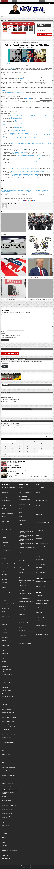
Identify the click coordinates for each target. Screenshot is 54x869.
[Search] (52, 3)
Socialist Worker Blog (40, 561)
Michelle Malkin (5, 587)
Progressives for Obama (24, 603)
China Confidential (5, 521)
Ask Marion (8, 92)
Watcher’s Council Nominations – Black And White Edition (27, 45)
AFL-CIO (20, 489)
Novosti (38, 620)
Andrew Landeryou (6, 500)
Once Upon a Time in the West (8, 603)
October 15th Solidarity (41, 554)
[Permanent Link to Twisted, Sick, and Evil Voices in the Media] (4, 475)
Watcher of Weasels (27, 198)
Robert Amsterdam (6, 621)
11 (41, 443)
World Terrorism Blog (6, 685)
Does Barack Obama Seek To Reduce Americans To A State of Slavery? (26, 137)
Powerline (4, 613)
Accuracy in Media (5, 489)
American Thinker (5, 497)
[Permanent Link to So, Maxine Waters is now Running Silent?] (13, 288)
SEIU (20, 611)
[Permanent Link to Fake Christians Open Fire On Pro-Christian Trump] (13, 245)
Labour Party (39, 538)
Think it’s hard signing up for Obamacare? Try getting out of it (30, 155)
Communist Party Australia (7, 709)
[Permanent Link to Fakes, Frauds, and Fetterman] (4, 469)
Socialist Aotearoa (40, 559)
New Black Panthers (23, 585)
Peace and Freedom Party (24, 598)
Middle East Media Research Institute (9, 590)
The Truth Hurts (13, 147)
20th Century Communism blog (8, 487)
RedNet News (4, 833)
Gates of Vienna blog (6, 553)
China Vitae (4, 706)
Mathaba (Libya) (39, 631)
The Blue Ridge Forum (17, 92)
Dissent (20, 552)
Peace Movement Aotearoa (42, 556)
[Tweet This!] (21, 200)
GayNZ (37, 519)
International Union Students (8, 813)
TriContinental (5, 845)
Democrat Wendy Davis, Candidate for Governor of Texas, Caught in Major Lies (22, 168)
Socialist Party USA (23, 614)
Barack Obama (16, 42)
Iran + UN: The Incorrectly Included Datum (37, 231)
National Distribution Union (42, 543)
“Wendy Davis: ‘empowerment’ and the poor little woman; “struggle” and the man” (26, 161)
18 (41, 446)
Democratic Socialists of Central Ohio (27, 547)
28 (12, 451)
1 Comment (16, 468)
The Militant (21, 624)
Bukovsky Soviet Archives (7, 513)
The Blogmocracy (5, 642)
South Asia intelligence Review (8, 634)
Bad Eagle (4, 511)
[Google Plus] (48, 3)
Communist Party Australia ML (8, 712)
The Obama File (5, 648)
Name (2, 328)
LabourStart (4, 820)
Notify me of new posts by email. (9, 337)
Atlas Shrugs (4, 503)
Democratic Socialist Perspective (9, 726)
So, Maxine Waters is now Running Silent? (10, 299)
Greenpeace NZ (39, 530)
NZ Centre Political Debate (41, 497)
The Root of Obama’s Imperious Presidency (22, 169)
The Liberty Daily (5, 645)
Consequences (22, 150)
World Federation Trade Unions (8, 853)
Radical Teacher (22, 606)
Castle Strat (17, 121)
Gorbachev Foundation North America (27, 555)
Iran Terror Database (6, 571)
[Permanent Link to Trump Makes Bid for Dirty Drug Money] (40, 267)
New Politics (21, 588)
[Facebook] (46, 3)
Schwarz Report (5, 629)
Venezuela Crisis (5, 679)
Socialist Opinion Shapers (35, 42)
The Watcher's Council (18, 198)
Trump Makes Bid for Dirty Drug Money (36, 277)
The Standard (39, 567)
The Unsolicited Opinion (7, 663)
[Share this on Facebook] (24, 200)
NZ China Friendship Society (42, 546)
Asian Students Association (7, 696)
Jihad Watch (4, 574)
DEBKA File (4, 537)
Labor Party (21, 572)
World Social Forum (6, 858)
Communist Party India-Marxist (8, 721)
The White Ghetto (17, 153)
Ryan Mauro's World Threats (8, 627)
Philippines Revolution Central (8, 775)
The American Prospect (24, 622)
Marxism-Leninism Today (7, 825)
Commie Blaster (5, 526)
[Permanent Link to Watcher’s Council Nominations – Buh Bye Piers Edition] (40, 245)
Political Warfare (5, 608)
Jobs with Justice (22, 569)
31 (34, 451)
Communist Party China (6, 714)
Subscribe (5, 366)
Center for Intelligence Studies (8, 518)
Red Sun (3, 828)
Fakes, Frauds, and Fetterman (7, 397)
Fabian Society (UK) (40, 609)
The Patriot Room (5, 650)
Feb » (5, 454)
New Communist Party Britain (42, 617)
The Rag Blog (21, 632)
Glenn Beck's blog (5, 555)
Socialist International (6, 839)
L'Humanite (38, 615)
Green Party (38, 525)
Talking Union (22, 619)
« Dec (2, 454)
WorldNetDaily (5, 687)
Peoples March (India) (6, 772)
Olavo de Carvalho (5, 600)
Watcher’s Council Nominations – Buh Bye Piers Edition (39, 256)
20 (5, 448)
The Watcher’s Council (6, 63)
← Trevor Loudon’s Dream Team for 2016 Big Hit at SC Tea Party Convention (17, 304)
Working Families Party (24, 640)
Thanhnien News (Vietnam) (7, 783)
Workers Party (39, 575)
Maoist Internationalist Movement (9, 822)
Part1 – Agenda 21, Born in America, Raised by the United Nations (26, 163)
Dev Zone (38, 511)
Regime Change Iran (6, 616)
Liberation (38, 540)
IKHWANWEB (5, 732)
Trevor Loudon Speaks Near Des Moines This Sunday (39, 299)
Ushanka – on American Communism (9, 677)
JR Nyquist (4, 577)
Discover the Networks (6, 540)
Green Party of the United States (26, 557)
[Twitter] (45, 3)
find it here (22, 78)
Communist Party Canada (24, 496)
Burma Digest (4, 701)
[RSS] (51, 3)
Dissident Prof (5, 542)
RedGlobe (4, 830)
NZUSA (37, 551)
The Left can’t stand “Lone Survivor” (18, 152)
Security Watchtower (6, 632)
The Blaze (4, 640)
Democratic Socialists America (25, 504)
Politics (11, 198)
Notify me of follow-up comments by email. (11, 335)
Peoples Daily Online (6, 770)
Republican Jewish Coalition (7, 619)
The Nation (21, 627)
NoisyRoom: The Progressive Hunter (9, 598)
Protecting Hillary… (12, 142)
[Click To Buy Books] (18, 33)
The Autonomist (5, 637)
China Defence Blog (6, 524)
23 (27, 448)
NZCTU (37, 548)
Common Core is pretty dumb (17, 166)
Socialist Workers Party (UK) (42, 625)
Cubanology (4, 534)
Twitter (28, 177)
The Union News (5, 661)
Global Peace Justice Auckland (42, 522)
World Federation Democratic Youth (9, 850)
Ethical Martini (39, 514)
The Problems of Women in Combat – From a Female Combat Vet (25, 175)
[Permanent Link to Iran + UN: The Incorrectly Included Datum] (40, 221)
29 (19, 451)
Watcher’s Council (12, 68)
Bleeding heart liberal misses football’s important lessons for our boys (26, 131)
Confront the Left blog (6, 529)
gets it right (18, 127)
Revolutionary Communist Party (25, 609)
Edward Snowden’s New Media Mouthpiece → (43, 304)
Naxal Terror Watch (6, 592)
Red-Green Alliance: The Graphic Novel (9, 401)
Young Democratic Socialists (25, 643)
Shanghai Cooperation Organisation (9, 780)
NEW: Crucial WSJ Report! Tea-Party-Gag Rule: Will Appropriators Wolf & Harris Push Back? (31, 143)
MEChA (20, 577)
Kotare (37, 535)
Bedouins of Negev (13, 120)
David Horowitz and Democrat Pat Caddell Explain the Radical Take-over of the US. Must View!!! (32, 427)
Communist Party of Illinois (24, 499)
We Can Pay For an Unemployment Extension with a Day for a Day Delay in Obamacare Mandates (27, 125)
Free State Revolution (6, 547)
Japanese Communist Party (7, 745)
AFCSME (21, 487)
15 (19, 446)
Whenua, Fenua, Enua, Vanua (7, 786)
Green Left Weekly (5, 729)
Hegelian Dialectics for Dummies (18, 130)
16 (27, 446)
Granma (37, 583)
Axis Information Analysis (7, 505)
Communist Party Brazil (41, 581)
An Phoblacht (39, 595)
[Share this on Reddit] (31, 200)
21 (12, 448)
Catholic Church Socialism (6, 403)
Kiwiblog (38, 492)
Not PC (37, 495)
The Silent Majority (6, 658)
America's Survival (5, 492)
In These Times (22, 560)
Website (3, 333)
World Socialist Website (7, 861)
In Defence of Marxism (6, 802)
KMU (3, 750)
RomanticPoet (4, 624)
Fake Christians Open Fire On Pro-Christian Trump (12, 256)
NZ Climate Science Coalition (42, 500)
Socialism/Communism (26, 42)
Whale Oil (38, 505)
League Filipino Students (7, 757)
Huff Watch (4, 558)
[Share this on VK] (35, 200)
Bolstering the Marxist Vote (16, 118)
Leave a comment (31, 47)
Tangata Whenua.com (40, 564)
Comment (3, 314)
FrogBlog (38, 517)
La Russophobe (5, 582)
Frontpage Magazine (6, 550)
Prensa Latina (39, 589)
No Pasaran (4, 595)
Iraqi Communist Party (6, 737)
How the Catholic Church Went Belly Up (9, 394)
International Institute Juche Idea (9, 734)
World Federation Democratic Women (10, 847)
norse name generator (6, 427)
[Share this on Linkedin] (28, 200)
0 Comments (16, 462)
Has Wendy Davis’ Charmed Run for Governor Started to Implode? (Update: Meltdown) (26, 171)
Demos (20, 549)
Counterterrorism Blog (6, 532)
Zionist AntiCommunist (6, 690)
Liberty (21, 42)
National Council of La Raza (24, 582)
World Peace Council (6, 855)
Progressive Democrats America (26, 601)
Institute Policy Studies (24, 563)
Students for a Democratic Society (26, 617)
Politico (3, 611)
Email (2, 331)
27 (5, 451)
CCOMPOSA (4, 704)
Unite (37, 569)
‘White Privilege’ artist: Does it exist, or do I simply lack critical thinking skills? (26, 158)
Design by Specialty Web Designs (27, 867)
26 (49, 448)
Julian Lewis (4, 579)
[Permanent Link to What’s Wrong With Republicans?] (13, 267)
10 (34, 443)
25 (41, 448)
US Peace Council (22, 635)
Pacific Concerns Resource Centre (9, 767)
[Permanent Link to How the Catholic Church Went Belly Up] (4, 463)
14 (12, 446)
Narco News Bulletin (40, 586)
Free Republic (5, 545)
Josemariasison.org (6, 747)
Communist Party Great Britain (42, 600)
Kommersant (39, 612)
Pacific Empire (39, 503)
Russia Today (39, 623)
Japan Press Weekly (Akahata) (8, 742)
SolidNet (3, 842)
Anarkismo (4, 796)
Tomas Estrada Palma (6, 669)
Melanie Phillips (5, 584)
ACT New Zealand (40, 487)
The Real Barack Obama (6, 653)
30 (27, 451)
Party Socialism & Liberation (25, 593)
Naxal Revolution (5, 764)
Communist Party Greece (41, 603)
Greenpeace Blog (39, 527)
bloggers (8, 198)
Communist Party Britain (41, 597)
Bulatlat (3, 699)
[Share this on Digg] (33, 200)
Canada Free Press (5, 516)
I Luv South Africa (5, 561)
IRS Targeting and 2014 (20, 149)
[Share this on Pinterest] (26, 200)
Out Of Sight (14, 128)
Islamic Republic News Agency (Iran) (9, 739)
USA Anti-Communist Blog (7, 674)
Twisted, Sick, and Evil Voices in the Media (10, 399)
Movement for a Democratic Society (26, 580)
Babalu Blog (4, 508)
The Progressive (22, 630)
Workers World (22, 638)
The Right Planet (5, 656)
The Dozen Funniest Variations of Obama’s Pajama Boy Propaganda (24, 174)
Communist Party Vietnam (7, 724)
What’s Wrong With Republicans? (8, 277)
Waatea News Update (40, 572)
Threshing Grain (5, 666)
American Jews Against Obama (8, 495)
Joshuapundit (4, 90)
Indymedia (38, 532)
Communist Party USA (23, 501)
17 (34, 446)
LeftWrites (4, 759)
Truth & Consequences (6, 671)
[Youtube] (49, 3)
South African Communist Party (42, 634)
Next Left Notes (22, 590)
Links (3, 762)
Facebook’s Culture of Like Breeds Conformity (18, 133)
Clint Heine (38, 489)
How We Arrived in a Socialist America (14, 425)
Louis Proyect (22, 574)
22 (19, 448)
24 (34, 448)
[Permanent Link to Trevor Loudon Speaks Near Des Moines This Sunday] (40, 288)
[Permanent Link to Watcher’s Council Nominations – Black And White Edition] (27, 55)
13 (5, 446)
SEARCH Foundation (6, 778)
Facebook (18, 177)
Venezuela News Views (6, 682)
